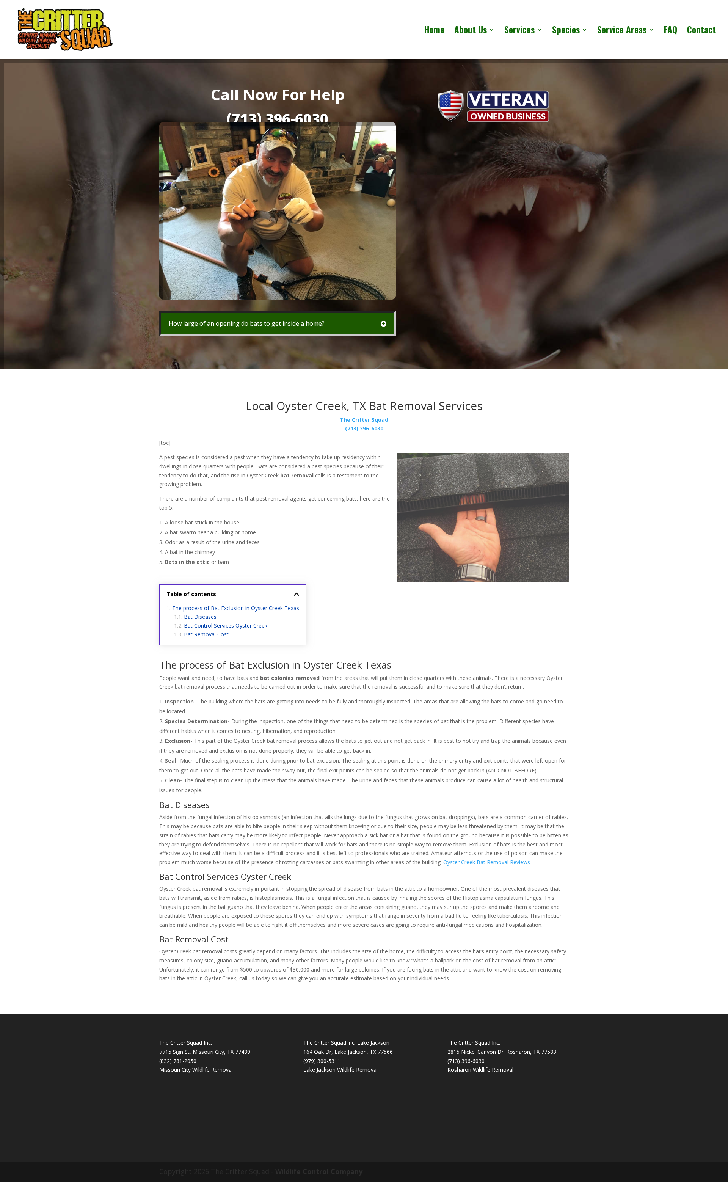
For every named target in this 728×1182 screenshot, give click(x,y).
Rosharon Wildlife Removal (480, 1069)
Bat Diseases (200, 616)
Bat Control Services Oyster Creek (225, 625)
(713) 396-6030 (277, 119)
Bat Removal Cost (206, 634)
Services (519, 31)
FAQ (670, 31)
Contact (701, 31)
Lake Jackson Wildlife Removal (340, 1069)
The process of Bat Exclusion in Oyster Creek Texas (235, 608)
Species (566, 31)
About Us (470, 31)
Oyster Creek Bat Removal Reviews (486, 862)
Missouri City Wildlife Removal (196, 1069)
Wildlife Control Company (318, 1171)
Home (434, 31)
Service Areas (621, 31)
